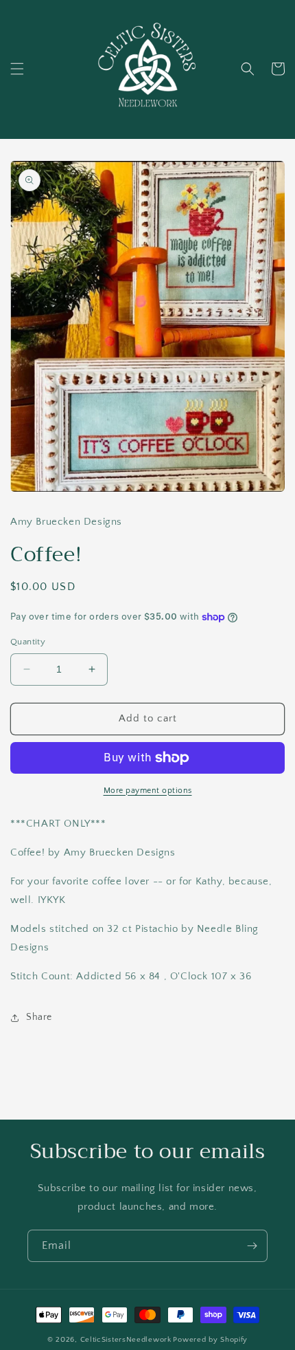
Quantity (27, 641)
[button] (17, 69)
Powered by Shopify (210, 1340)
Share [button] (39, 1017)
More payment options (148, 790)
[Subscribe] (252, 1246)
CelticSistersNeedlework (126, 1340)
